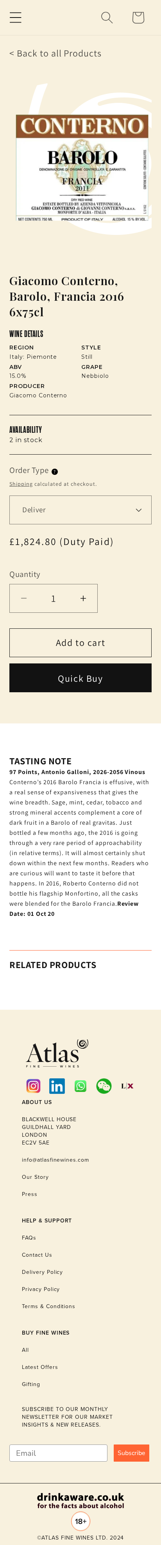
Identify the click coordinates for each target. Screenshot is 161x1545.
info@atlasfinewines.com (55, 1160)
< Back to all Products (55, 53)
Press (30, 1194)
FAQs (29, 1238)
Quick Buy (80, 678)
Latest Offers (40, 1367)
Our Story (35, 1177)
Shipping (21, 483)
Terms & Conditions (48, 1306)
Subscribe (131, 1453)
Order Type (28, 470)
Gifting (31, 1384)
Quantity (25, 574)
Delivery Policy (42, 1272)
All (25, 1350)
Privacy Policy (41, 1289)
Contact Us (37, 1255)
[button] (15, 17)
